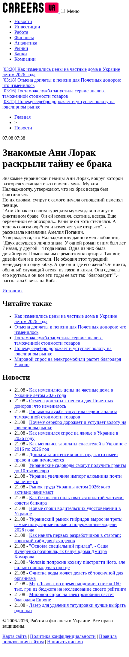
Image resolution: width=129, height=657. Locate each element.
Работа (21, 32)
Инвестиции (27, 26)
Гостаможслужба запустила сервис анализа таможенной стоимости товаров (54, 93)
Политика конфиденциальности (63, 636)
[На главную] (31, 11)
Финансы (24, 37)
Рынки (21, 48)
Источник (12, 290)
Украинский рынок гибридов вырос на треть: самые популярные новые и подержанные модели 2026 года (68, 524)
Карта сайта (14, 636)
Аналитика (25, 42)
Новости (23, 21)
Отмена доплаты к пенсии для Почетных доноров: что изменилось (63, 403)
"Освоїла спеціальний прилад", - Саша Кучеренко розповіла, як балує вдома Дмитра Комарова (61, 551)
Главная (22, 117)
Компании (25, 59)
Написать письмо (65, 641)
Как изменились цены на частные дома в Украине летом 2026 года (63, 392)
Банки (20, 53)
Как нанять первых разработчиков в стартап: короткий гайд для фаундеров (67, 538)
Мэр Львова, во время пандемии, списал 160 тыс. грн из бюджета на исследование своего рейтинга (70, 586)
